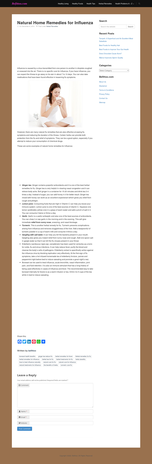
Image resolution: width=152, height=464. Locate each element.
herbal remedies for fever (63, 356)
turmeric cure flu (66, 365)
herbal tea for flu (47, 359)
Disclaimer (103, 86)
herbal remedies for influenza (29, 359)
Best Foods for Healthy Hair (109, 45)
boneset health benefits (27, 356)
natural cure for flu (49, 362)
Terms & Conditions (106, 90)
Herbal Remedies (105, 3)
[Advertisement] (55, 48)
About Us (102, 82)
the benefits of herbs (51, 365)
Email (23, 417)
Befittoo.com (19, 3)
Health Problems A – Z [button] (124, 3)
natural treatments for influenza (30, 365)
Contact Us (103, 98)
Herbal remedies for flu (83, 356)
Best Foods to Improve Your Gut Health (114, 49)
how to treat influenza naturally (29, 362)
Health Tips (91, 3)
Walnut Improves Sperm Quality (111, 57)
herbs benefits (80, 359)
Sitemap (102, 102)
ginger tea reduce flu (45, 356)
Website (23, 423)
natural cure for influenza (67, 362)
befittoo (32, 350)
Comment (24, 385)
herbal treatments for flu (64, 359)
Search (130, 26)
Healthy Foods (77, 3)
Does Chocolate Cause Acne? (110, 53)
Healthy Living (63, 3)
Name (23, 411)
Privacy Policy (104, 94)
